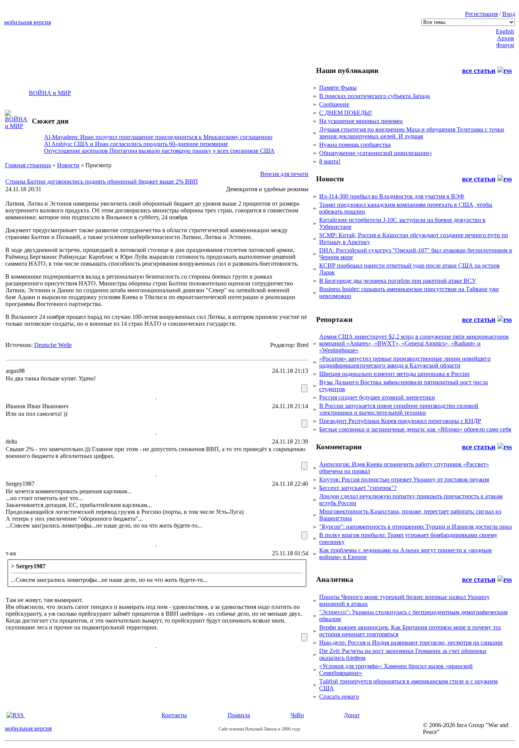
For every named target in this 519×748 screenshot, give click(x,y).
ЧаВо (297, 715)
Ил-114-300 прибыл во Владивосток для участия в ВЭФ (391, 196)
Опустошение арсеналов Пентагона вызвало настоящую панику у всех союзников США (159, 150)
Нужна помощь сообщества (355, 144)
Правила (239, 715)
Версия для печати (284, 174)
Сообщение (334, 104)
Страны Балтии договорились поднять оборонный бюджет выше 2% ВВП (101, 181)
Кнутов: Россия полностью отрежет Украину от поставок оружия (404, 479)
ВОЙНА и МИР (50, 93)
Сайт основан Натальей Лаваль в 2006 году (259, 729)
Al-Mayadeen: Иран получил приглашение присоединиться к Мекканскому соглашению (158, 137)
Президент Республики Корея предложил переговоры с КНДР (400, 421)
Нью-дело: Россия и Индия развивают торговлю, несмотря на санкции (411, 642)
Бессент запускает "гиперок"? (358, 488)
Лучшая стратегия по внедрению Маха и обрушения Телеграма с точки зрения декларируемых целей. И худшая (411, 132)
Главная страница (28, 165)
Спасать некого (339, 696)
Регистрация (481, 14)
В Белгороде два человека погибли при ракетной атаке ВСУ (397, 280)
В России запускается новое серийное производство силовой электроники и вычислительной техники (398, 409)
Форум (505, 45)
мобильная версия (27, 22)
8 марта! (329, 161)
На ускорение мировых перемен (361, 121)
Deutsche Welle (53, 345)
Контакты (174, 715)
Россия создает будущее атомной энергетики (377, 397)
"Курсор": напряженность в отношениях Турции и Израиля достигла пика (415, 526)
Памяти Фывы (338, 87)
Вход (508, 14)
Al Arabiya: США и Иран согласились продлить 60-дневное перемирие (136, 144)
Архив (505, 38)
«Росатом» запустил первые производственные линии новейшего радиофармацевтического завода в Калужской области (405, 362)
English (505, 31)
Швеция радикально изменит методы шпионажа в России (394, 374)
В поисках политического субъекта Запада (374, 96)
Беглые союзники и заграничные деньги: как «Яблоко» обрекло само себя (415, 429)
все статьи (478, 70)
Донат (352, 715)
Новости (68, 165)
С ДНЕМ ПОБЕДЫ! (345, 112)
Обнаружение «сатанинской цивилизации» (375, 153)
